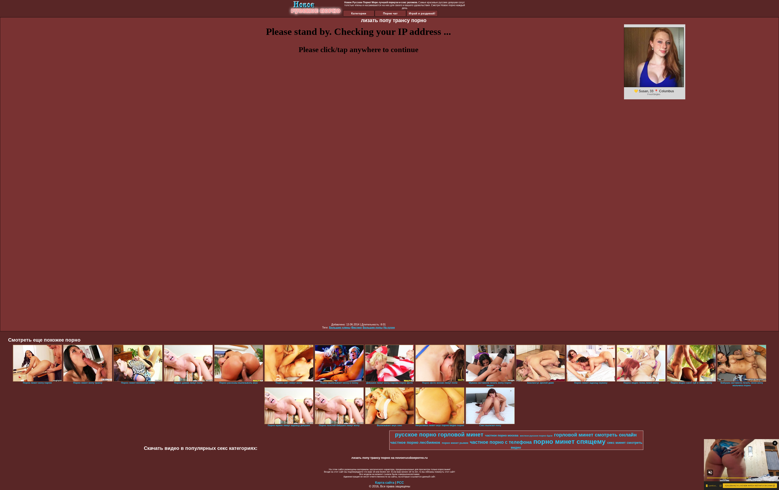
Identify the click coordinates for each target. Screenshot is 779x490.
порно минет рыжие (455, 442)
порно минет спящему (569, 441)
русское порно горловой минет (439, 434)
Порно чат (390, 13)
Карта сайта (384, 482)
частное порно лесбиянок (415, 442)
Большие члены (339, 327)
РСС (400, 482)
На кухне (389, 327)
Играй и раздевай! (422, 13)
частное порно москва (501, 435)
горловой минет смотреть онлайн (595, 434)
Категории (358, 13)
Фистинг (356, 327)
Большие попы (373, 327)
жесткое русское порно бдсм (536, 435)
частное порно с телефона (501, 442)
